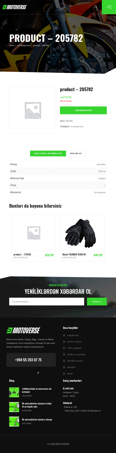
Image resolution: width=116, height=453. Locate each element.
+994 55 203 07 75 (28, 359)
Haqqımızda (73, 335)
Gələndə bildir (83, 110)
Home (11, 45)
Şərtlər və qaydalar (76, 354)
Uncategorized (23, 45)
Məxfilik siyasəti (75, 360)
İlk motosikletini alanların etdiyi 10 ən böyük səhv (36, 405)
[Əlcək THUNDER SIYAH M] (82, 232)
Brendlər (71, 367)
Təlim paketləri (74, 348)
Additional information (48, 153)
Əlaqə (70, 373)
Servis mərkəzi (74, 341)
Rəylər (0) (76, 153)
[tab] (48, 153)
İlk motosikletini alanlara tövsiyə (37, 419)
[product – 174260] (33, 232)
